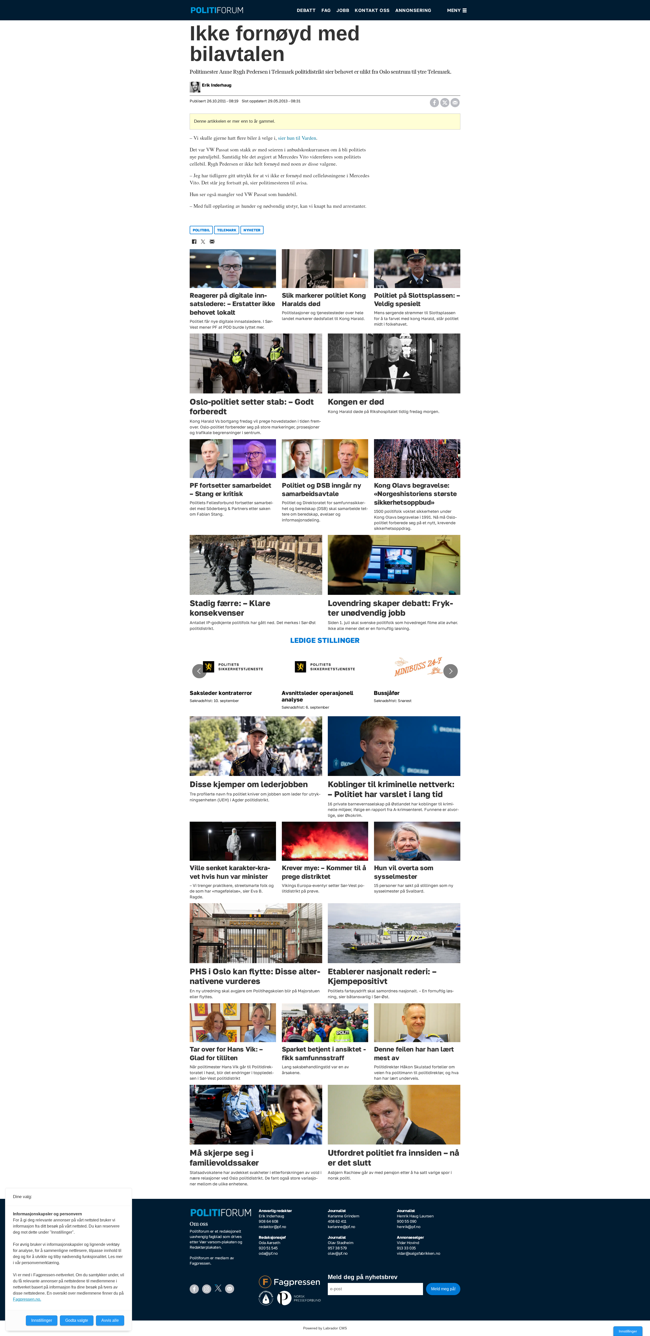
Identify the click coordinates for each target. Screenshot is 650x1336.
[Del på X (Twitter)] (445, 101)
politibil (201, 230)
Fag (326, 10)
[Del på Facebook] (434, 101)
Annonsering (413, 10)
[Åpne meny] (457, 10)
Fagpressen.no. (27, 1299)
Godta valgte (76, 1320)
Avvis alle (110, 1320)
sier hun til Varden (297, 137)
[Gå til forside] (240, 10)
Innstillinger (628, 1331)
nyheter (252, 230)
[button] (199, 671)
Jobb (342, 10)
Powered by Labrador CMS (325, 1328)
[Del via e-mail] (455, 101)
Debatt (306, 10)
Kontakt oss (372, 10)
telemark (226, 230)
